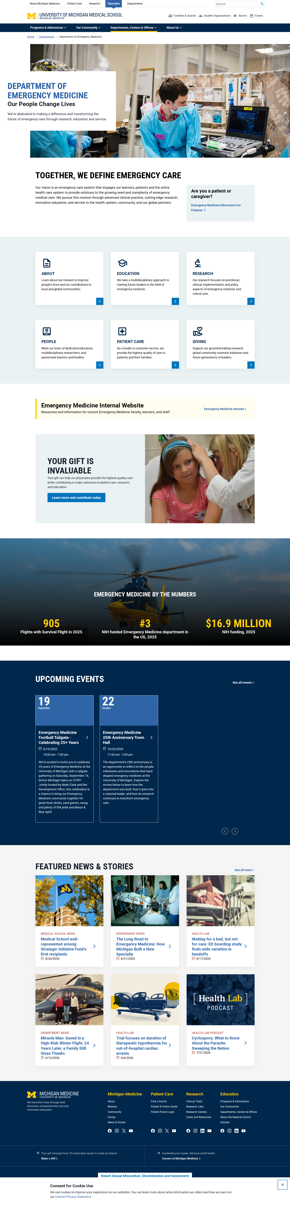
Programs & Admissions (234, 1101)
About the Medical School (235, 1117)
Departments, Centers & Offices (238, 1112)
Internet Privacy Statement (73, 1196)
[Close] (282, 1184)
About (111, 1101)
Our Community (229, 1106)
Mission (112, 1106)
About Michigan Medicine (45, 3)
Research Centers (196, 1112)
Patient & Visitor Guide (164, 1106)
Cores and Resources (198, 1117)
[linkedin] (202, 1131)
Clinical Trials (194, 1101)
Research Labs (195, 1106)
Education (114, 3)
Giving (111, 1117)
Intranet (224, 1122)
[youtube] (131, 1131)
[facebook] (110, 1131)
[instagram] (117, 1131)
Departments (134, 3)
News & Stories (117, 1122)
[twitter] (124, 1131)
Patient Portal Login (162, 1112)
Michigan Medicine (125, 1094)
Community (115, 1112)
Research (94, 3)
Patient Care (74, 3)
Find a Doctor (159, 1101)
